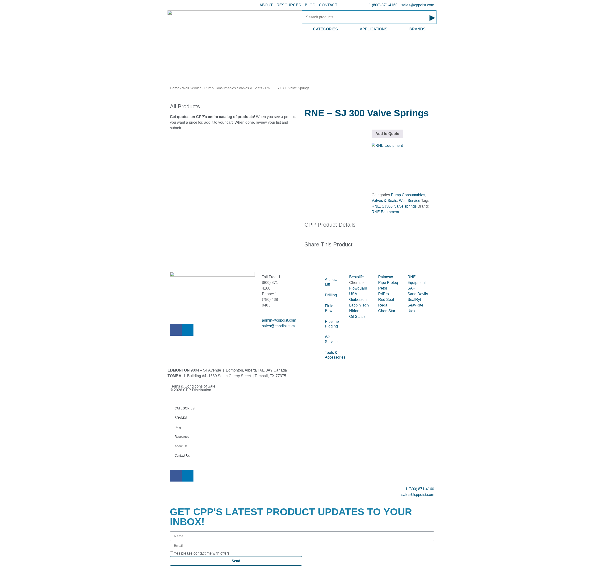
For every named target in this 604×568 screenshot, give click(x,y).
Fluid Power (330, 308)
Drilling (331, 295)
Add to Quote (387, 134)
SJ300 (387, 206)
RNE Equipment (385, 212)
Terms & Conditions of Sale (194, 386)
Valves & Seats (250, 88)
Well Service (191, 88)
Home (174, 88)
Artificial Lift (331, 282)
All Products (185, 106)
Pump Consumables (220, 88)
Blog (178, 427)
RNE (376, 206)
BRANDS (417, 29)
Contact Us (182, 455)
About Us (181, 446)
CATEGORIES (325, 29)
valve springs (405, 206)
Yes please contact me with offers (202, 553)
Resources (182, 436)
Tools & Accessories (334, 355)
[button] (305, 259)
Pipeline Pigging (332, 323)
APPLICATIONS (373, 29)
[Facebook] (176, 330)
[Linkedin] (187, 330)
